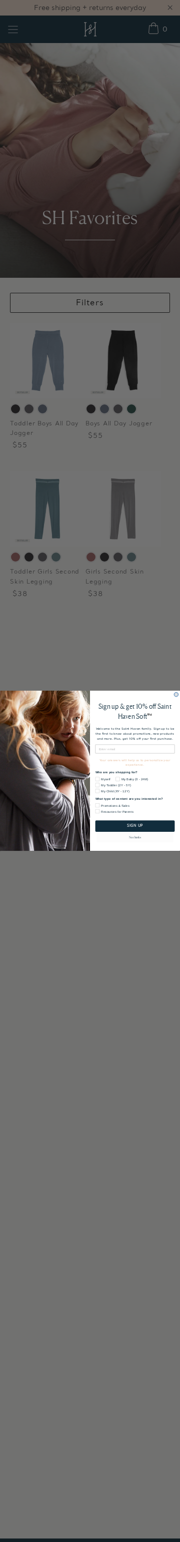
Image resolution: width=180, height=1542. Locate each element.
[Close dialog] (176, 695)
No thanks (135, 837)
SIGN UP (135, 826)
